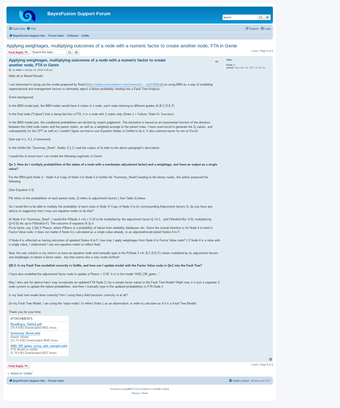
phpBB (127, 389)
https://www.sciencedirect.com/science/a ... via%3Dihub (124, 84)
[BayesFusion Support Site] (27, 15)
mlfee (229, 59)
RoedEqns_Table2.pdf (26, 324)
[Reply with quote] (217, 61)
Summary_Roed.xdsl (25, 333)
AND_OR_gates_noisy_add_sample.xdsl (38, 346)
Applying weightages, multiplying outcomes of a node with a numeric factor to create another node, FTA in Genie (121, 45)
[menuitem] (31, 28)
